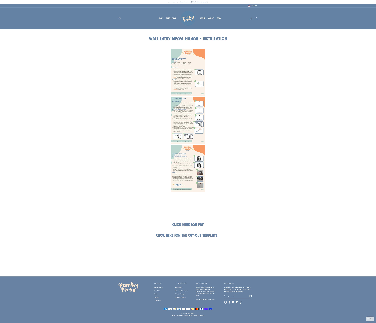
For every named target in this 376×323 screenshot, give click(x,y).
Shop (161, 18)
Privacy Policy (179, 294)
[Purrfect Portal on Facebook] (229, 302)
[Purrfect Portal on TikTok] (241, 302)
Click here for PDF (188, 225)
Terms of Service (180, 297)
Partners (156, 297)
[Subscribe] (250, 296)
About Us (157, 291)
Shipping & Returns (181, 291)
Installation (171, 18)
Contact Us (157, 300)
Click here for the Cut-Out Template (186, 235)
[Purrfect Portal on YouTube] (233, 302)
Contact (211, 18)
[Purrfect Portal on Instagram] (225, 302)
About (202, 18)
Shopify (202, 315)
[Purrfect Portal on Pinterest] (237, 302)
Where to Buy (158, 287)
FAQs (219, 18)
